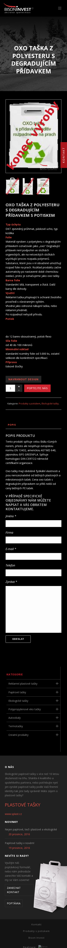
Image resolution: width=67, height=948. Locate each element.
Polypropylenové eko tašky (24, 709)
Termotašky (15, 726)
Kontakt (36, 924)
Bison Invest (36, 937)
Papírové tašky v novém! (19, 843)
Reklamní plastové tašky (22, 683)
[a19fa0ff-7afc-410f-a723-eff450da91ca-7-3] (28, 186)
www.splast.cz (13, 814)
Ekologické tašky (50, 403)
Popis (12, 424)
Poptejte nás (37, 388)
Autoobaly (14, 717)
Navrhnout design (23, 379)
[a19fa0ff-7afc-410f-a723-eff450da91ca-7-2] (13, 186)
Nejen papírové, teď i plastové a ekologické (31, 829)
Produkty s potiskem (29, 403)
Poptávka (13, 903)
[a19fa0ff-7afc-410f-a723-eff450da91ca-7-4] (43, 186)
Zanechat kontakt (14, 890)
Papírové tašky (17, 692)
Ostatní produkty (18, 735)
